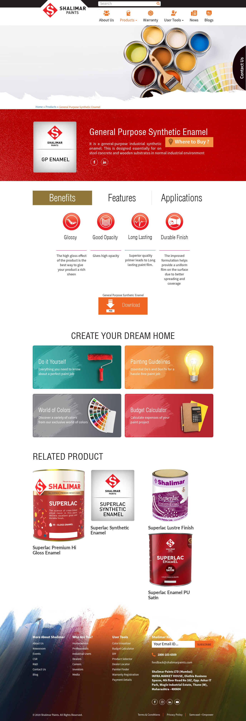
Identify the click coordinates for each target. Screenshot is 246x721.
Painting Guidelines (150, 361)
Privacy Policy (175, 714)
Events (37, 654)
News (194, 20)
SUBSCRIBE (204, 644)
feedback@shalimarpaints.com (172, 662)
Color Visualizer (121, 643)
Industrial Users (81, 654)
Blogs (208, 20)
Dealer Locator (121, 664)
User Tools (173, 20)
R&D (35, 664)
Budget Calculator (148, 410)
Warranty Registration (125, 674)
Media (76, 674)
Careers (76, 664)
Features (122, 198)
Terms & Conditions (149, 714)
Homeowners (80, 643)
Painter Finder (120, 669)
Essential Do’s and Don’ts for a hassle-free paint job (152, 371)
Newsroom (39, 648)
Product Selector (122, 659)
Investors (77, 669)
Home (39, 107)
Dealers (76, 659)
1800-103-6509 (167, 654)
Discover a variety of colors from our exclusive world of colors (63, 419)
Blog (35, 674)
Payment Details (122, 680)
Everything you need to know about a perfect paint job (59, 371)
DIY (114, 654)
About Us (106, 20)
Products (127, 20)
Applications (181, 198)
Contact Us (39, 669)
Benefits (62, 198)
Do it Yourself (52, 361)
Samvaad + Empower (201, 714)
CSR (35, 659)
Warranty (150, 20)
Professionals (80, 648)
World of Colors (54, 410)
